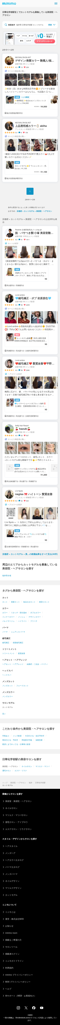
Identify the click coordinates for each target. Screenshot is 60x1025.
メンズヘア (10, 853)
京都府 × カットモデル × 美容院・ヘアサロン (34, 211)
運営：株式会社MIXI (14, 918)
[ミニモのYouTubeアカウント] (41, 1008)
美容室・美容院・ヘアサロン (18, 801)
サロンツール (11, 946)
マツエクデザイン (13, 887)
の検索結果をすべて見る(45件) (30, 553)
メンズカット (7, 685)
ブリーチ (33, 621)
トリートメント (8, 653)
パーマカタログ (12, 866)
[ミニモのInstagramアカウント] (18, 1008)
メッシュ (21, 616)
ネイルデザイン (12, 880)
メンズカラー (7, 696)
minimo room (11, 932)
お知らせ (9, 925)
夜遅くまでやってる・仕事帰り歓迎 (16, 744)
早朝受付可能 (27, 740)
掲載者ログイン (12, 953)
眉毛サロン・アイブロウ (16, 822)
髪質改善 (21, 653)
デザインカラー (35, 616)
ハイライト (22, 621)
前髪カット (15, 601)
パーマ (5, 631)
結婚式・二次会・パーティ (37, 664)
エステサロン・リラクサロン (18, 829)
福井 (30, 782)
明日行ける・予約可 (10, 740)
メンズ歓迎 (17, 735)
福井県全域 (6, 575)
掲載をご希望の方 (13, 939)
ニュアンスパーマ (18, 631)
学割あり (5, 735)
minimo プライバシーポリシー (19, 974)
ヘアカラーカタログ (14, 859)
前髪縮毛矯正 (18, 642)
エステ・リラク (21, 770)
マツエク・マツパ (43, 766)
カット (5, 601)
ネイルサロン (27, 766)
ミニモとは (10, 911)
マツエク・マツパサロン (16, 815)
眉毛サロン (6, 770)
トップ (5, 782)
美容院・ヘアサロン (18, 782)
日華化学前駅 (40, 782)
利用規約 (9, 967)
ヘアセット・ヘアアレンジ (12, 664)
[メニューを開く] (56, 3)
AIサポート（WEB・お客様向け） (20, 995)
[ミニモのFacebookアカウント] (33, 1008)
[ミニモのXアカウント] (26, 1008)
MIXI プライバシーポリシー (17, 981)
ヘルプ (8, 988)
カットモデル (11, 894)
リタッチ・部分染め (19, 612)
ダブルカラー (35, 612)
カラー (5, 612)
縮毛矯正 (5, 642)
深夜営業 (39, 740)
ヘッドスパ (6, 674)
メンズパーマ (11, 873)
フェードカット (22, 685)
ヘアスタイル (11, 846)
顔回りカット (44, 601)
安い (4, 713)
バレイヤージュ (8, 621)
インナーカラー (8, 616)
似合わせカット (29, 601)
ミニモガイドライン (14, 960)
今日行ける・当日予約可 (34, 735)
